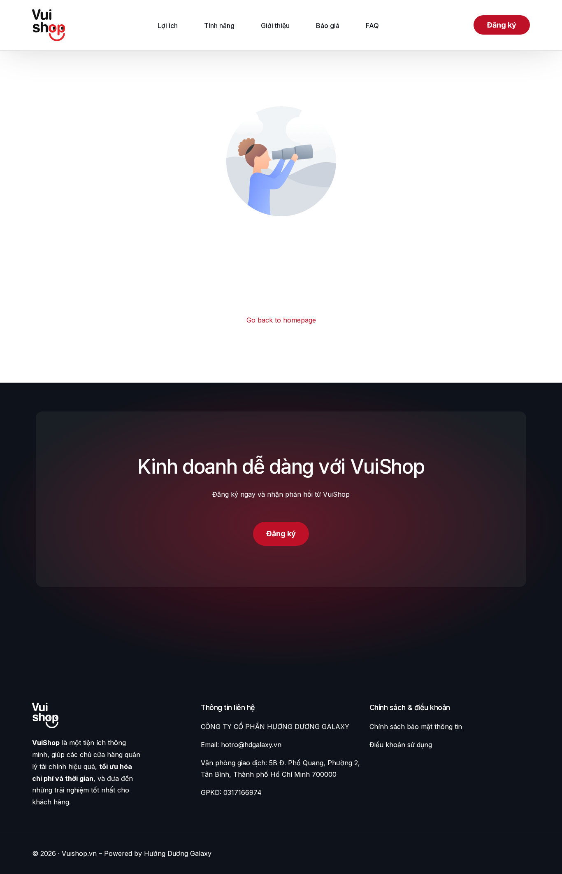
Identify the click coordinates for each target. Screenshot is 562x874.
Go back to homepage (281, 320)
